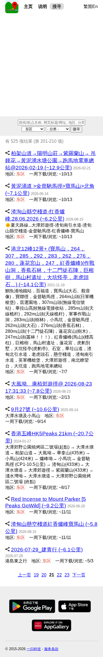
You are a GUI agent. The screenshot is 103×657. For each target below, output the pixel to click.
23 (67, 575)
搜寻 (56, 6)
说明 (42, 6)
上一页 (24, 575)
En (95, 6)
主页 (28, 6)
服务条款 (51, 649)
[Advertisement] (51, 64)
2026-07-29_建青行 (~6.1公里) (47, 549)
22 (59, 575)
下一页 (78, 575)
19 (36, 575)
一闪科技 (34, 649)
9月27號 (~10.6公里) (35, 409)
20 (43, 575)
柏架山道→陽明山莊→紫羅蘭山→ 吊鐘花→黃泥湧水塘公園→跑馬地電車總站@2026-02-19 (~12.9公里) (50, 160)
